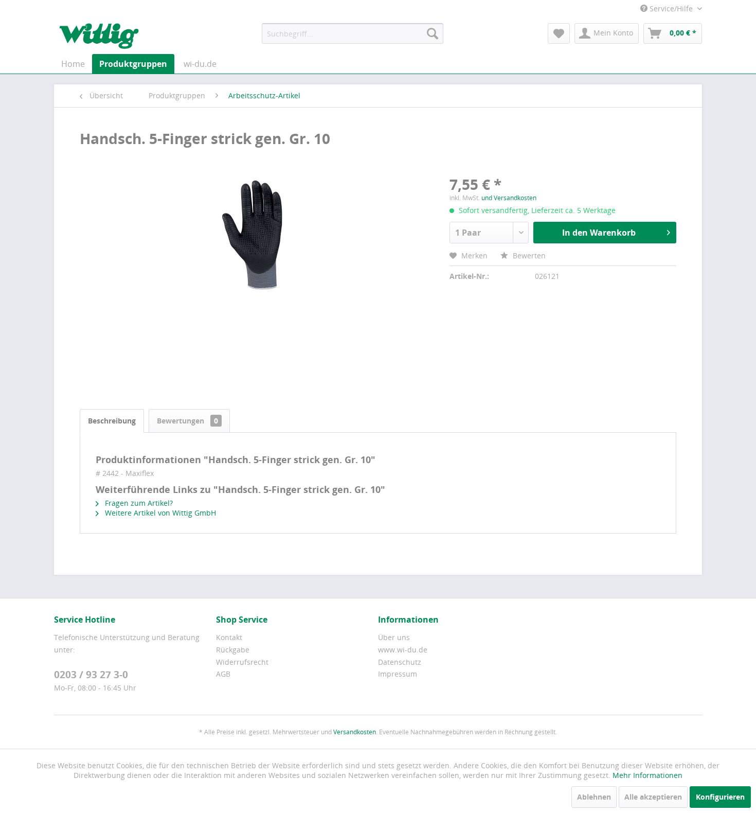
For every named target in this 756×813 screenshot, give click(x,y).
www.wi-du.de (402, 650)
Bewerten (528, 255)
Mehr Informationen (647, 775)
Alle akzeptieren (653, 797)
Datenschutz (399, 662)
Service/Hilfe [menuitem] (671, 8)
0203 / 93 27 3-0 (91, 674)
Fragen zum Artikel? (138, 503)
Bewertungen (187, 421)
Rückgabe (232, 650)
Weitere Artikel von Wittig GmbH (159, 513)
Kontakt (229, 637)
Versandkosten (354, 732)
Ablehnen (594, 797)
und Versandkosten (508, 197)
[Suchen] (432, 33)
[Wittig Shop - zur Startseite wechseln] (99, 36)
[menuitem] (352, 33)
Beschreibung (112, 421)
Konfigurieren (720, 797)
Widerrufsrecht (242, 662)
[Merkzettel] (559, 33)
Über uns (394, 637)
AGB (223, 674)
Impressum (397, 674)
